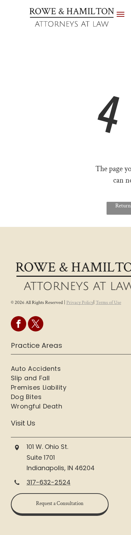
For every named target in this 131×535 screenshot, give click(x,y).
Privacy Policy (79, 302)
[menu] (121, 14)
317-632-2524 (49, 482)
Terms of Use (108, 302)
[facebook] (18, 324)
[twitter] (35, 324)
